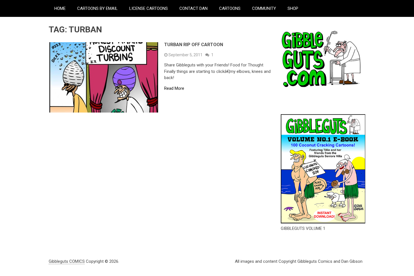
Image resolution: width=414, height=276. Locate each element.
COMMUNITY (264, 8)
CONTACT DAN (193, 8)
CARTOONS (230, 8)
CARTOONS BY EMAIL (97, 8)
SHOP (293, 8)
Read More (174, 88)
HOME (60, 8)
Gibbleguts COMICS (67, 261)
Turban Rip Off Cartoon (193, 44)
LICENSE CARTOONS (148, 8)
